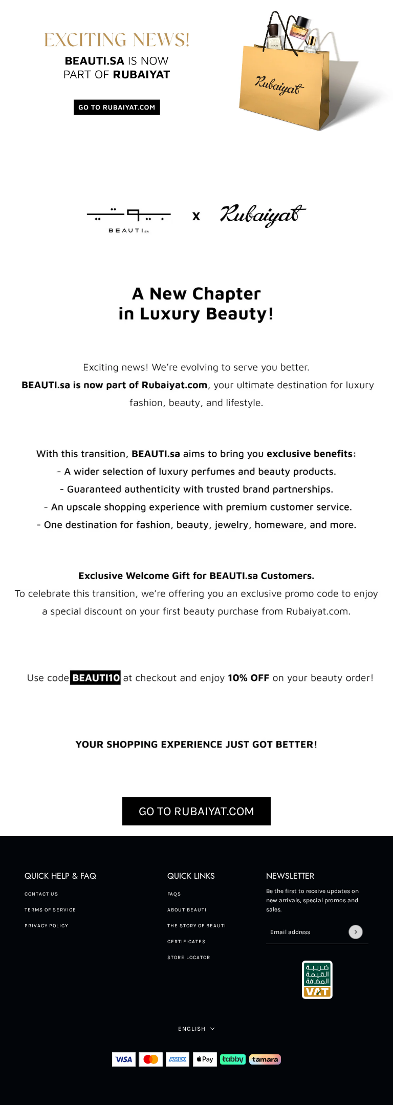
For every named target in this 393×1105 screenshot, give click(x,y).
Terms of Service (50, 910)
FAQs (174, 894)
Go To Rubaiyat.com (196, 811)
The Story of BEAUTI (196, 926)
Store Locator (188, 957)
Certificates (186, 942)
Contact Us (41, 894)
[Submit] (355, 932)
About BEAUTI (187, 910)
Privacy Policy (46, 926)
